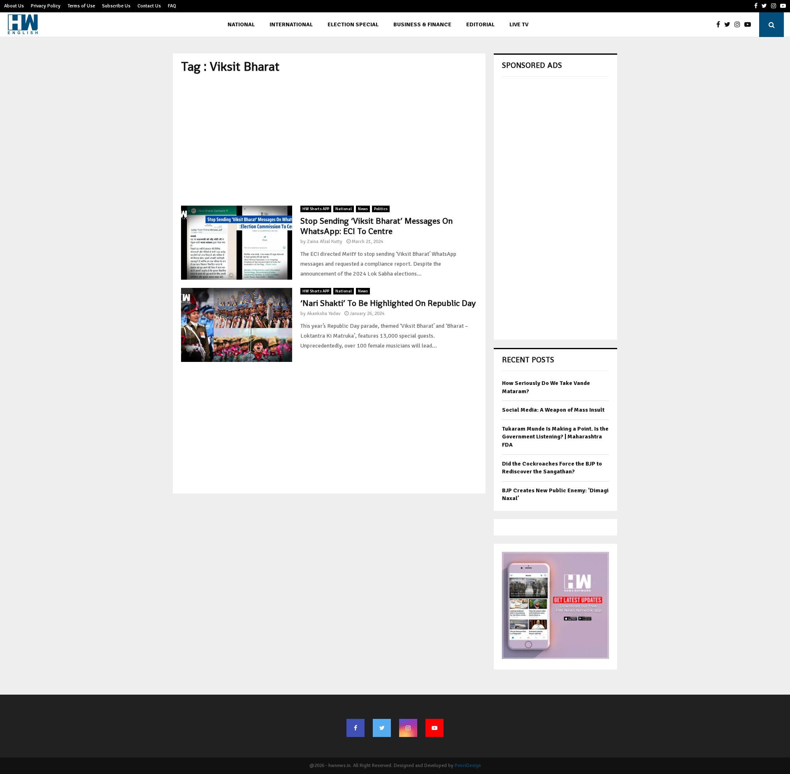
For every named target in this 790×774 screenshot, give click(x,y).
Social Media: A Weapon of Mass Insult (553, 409)
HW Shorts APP (315, 208)
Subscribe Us (116, 6)
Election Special (353, 24)
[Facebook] (720, 25)
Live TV (518, 24)
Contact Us (149, 6)
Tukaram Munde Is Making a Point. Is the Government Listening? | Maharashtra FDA (555, 436)
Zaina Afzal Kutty (324, 242)
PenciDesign (468, 765)
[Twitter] (729, 25)
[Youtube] (749, 25)
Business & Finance (422, 24)
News (363, 208)
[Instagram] (739, 25)
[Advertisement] (329, 139)
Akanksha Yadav (323, 314)
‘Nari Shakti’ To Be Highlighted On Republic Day (388, 303)
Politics (381, 208)
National (241, 24)
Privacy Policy (45, 6)
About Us (14, 6)
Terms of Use (81, 6)
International (291, 24)
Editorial (480, 24)
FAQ (172, 6)
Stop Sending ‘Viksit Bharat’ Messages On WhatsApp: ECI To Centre (376, 226)
